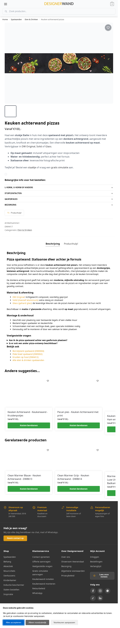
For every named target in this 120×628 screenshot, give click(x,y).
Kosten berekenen (29, 425)
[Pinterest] (107, 591)
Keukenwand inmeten (43, 579)
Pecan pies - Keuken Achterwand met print (77, 413)
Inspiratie (8, 594)
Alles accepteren (13, 622)
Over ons (65, 557)
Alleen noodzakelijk (37, 622)
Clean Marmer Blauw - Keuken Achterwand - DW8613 (24, 477)
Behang (7, 561)
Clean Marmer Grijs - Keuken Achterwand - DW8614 (73, 477)
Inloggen (94, 557)
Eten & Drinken (31, 19)
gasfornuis (11, 199)
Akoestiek (8, 566)
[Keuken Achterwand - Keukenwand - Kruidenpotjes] (28, 391)
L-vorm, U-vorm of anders (19, 187)
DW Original (28, 146)
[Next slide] (108, 63)
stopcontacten (13, 193)
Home (5, 19)
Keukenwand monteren (43, 583)
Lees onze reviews (104, 575)
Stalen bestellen (11, 589)
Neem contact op (15, 538)
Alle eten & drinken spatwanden (28, 360)
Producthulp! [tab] (71, 243)
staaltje (32, 167)
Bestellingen (96, 561)
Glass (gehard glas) (22, 303)
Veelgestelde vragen (42, 566)
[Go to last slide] (9, 63)
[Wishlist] (48, 381)
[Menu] (5, 4)
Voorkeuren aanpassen (64, 622)
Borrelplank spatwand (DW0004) (28, 351)
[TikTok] (93, 598)
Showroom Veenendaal (72, 561)
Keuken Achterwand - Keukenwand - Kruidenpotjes (28, 413)
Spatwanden (16, 19)
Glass (48, 146)
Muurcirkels (9, 571)
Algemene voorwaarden (73, 571)
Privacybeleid (67, 575)
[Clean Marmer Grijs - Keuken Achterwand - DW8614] (78, 458)
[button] (112, 4)
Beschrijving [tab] (53, 243)
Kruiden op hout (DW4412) (25, 357)
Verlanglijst (95, 566)
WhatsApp (37, 593)
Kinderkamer (10, 580)
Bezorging (10, 204)
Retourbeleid (38, 588)
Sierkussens (9, 575)
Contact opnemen (41, 557)
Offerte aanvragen (41, 561)
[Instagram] (100, 591)
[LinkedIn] (100, 598)
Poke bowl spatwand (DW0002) (27, 354)
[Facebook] (93, 591)
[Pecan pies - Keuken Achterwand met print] (78, 391)
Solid (39, 146)
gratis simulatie (59, 167)
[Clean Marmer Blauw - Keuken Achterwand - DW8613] (28, 458)
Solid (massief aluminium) (25, 300)
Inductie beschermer (14, 585)
